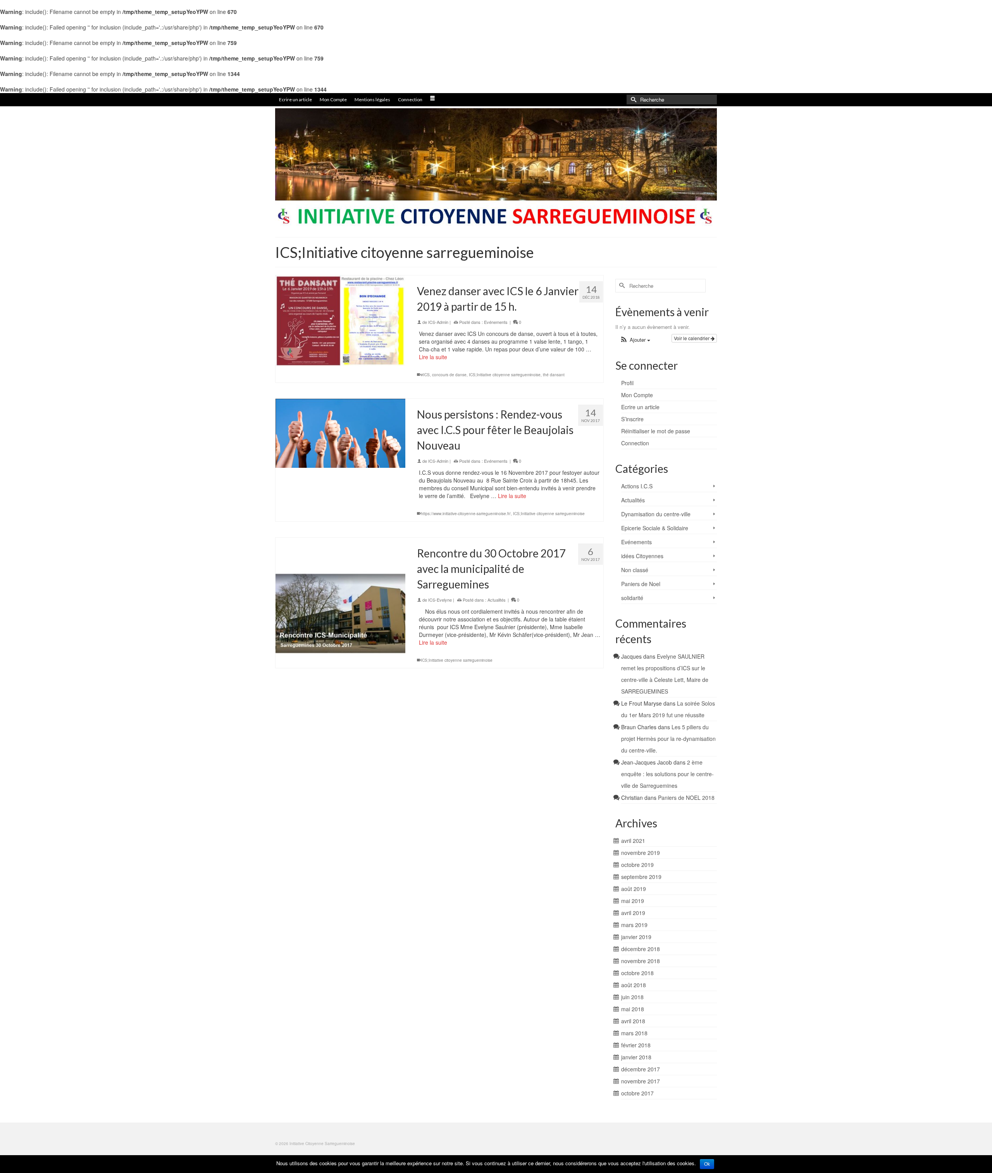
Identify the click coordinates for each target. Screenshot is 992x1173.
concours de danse (449, 374)
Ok (707, 1164)
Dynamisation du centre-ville (656, 514)
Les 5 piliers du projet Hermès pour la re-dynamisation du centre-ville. (668, 738)
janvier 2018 (636, 1057)
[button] (635, 340)
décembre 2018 (640, 949)
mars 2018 (634, 1033)
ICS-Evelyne (440, 600)
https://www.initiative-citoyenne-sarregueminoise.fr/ (466, 513)
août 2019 (633, 889)
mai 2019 (632, 901)
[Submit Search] (632, 99)
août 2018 (633, 985)
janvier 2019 (636, 937)
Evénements (496, 322)
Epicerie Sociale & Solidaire (654, 528)
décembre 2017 (640, 1069)
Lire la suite (433, 357)
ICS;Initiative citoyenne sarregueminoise (505, 374)
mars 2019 (634, 925)
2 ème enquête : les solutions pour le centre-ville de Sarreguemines (667, 773)
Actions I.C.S (637, 486)
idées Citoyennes (642, 556)
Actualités (496, 600)
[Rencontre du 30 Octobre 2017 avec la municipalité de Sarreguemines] (340, 603)
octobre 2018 (637, 973)
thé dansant (554, 374)
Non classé (634, 570)
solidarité (632, 598)
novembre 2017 (640, 1081)
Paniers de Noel (640, 584)
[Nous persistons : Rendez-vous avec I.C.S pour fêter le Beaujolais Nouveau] (340, 433)
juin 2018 (632, 997)
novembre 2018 (640, 961)
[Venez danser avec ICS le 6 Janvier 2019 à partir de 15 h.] (340, 320)
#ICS (425, 374)
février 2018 (636, 1045)
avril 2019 (633, 913)
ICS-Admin (438, 322)
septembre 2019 (641, 877)
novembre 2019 (640, 852)
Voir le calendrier (692, 338)
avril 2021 (633, 840)
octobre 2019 (637, 865)
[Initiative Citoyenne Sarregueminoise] (496, 168)
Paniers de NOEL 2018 (686, 797)
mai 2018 (632, 1009)
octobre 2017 (637, 1093)
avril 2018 (633, 1021)
